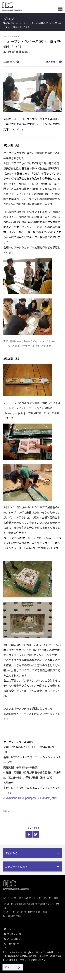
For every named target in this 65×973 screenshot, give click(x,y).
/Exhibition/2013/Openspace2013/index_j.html (30, 798)
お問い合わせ (13, 943)
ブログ (8, 18)
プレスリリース (14, 934)
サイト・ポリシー (19, 959)
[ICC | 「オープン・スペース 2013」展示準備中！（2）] (29, 834)
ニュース (11, 929)
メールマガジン (14, 938)
